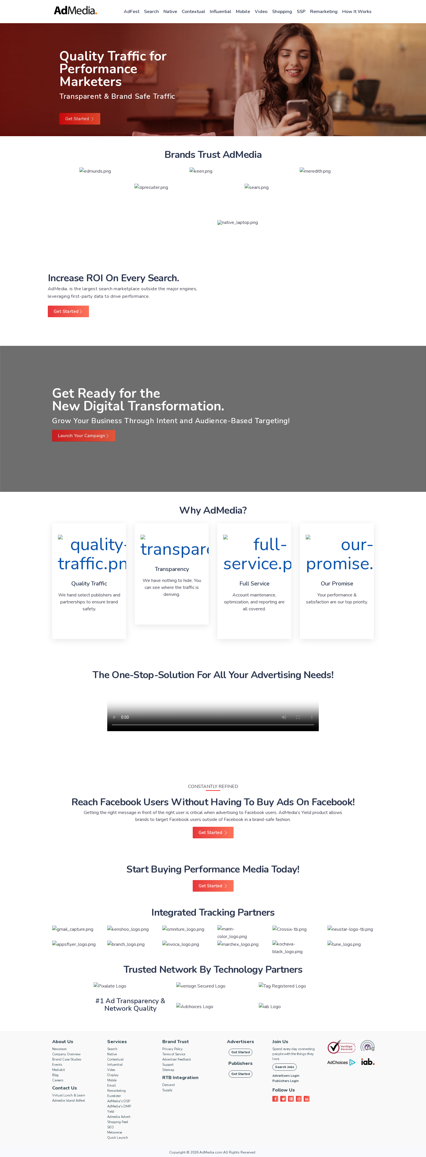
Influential (220, 11)
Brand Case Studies (66, 1059)
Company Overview (66, 1054)
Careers (57, 1080)
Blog (55, 1075)
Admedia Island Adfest (68, 1100)
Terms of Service (173, 1054)
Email (111, 1085)
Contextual (193, 11)
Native (170, 11)
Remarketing (324, 11)
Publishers (240, 1063)
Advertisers (240, 1042)
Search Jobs (284, 1067)
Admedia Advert (118, 1117)
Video (261, 11)
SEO (110, 1127)
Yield (110, 1111)
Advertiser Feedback (176, 1059)
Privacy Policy (172, 1049)
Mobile (243, 11)
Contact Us (64, 1088)
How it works (357, 11)
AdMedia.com (210, 1152)
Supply (167, 1090)
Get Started (77, 119)
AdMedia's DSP (118, 1101)
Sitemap (168, 1070)
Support (168, 1065)
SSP (301, 11)
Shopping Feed (117, 1122)
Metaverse (114, 1132)
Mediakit (58, 1070)
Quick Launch (117, 1138)
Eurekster (114, 1096)
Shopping (282, 11)
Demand (168, 1085)
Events (57, 1065)
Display (113, 1075)
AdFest (131, 11)
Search (151, 11)
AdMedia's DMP (119, 1106)
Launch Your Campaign (81, 436)
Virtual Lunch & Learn (68, 1095)
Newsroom (59, 1049)
